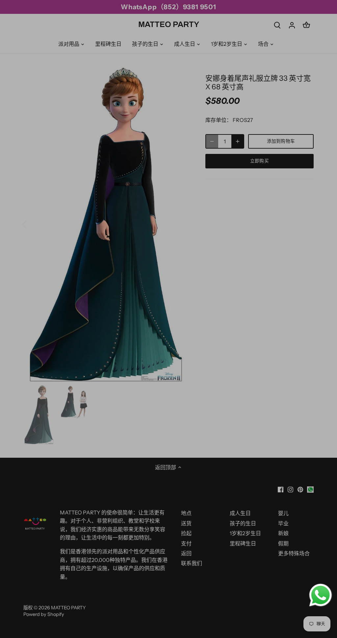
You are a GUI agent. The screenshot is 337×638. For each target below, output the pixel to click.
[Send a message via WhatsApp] (320, 595)
